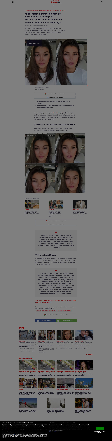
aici (14, 434)
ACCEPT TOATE (100, 428)
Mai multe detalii (8, 428)
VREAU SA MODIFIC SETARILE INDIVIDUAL (100, 432)
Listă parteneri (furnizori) (53, 431)
